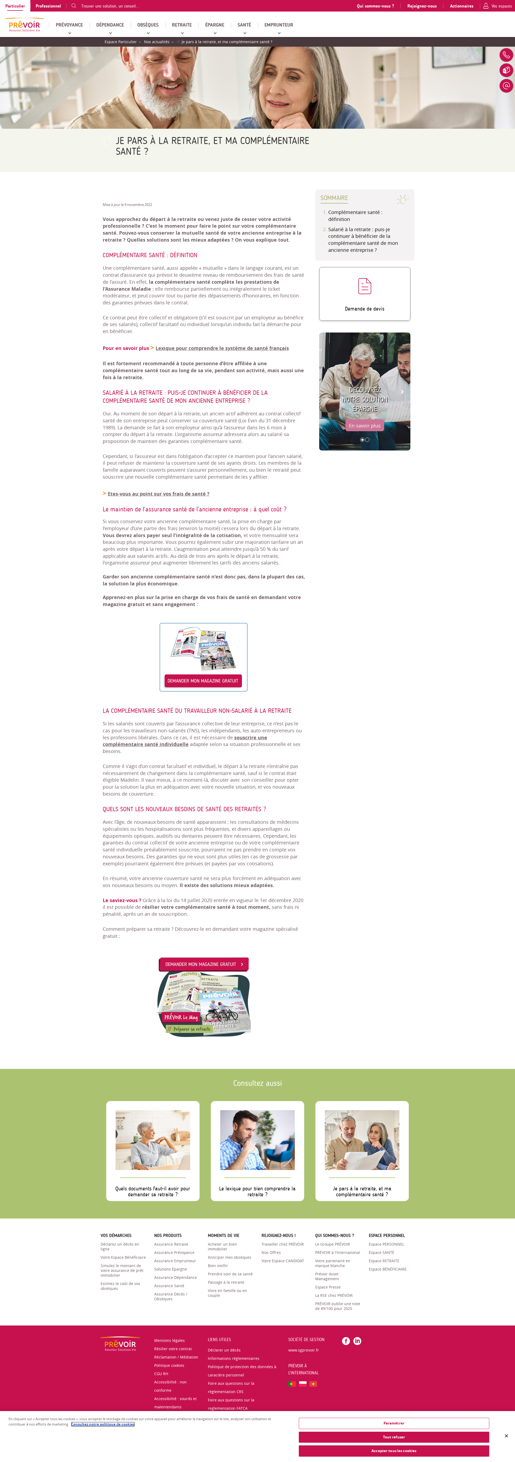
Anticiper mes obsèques (229, 1257)
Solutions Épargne (170, 1269)
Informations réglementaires (233, 1358)
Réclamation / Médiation (176, 1357)
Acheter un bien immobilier (222, 1246)
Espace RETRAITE (384, 1260)
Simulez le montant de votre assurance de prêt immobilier (122, 1270)
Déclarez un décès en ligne (120, 1246)
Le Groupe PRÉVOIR (332, 1244)
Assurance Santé (169, 1285)
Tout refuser (394, 1437)
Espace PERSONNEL (386, 1244)
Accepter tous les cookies (393, 1450)
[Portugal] (292, 1383)
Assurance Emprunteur (175, 1260)
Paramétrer (394, 1423)
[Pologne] (303, 1383)
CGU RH (161, 1373)
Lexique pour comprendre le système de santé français (222, 348)
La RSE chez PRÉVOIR (334, 1295)
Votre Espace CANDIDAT (283, 1260)
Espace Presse (328, 1287)
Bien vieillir (218, 1265)
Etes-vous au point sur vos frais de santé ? (158, 493)
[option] (364, 392)
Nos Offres (271, 1252)
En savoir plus (365, 425)
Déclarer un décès (224, 1350)
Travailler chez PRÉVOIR (283, 1244)
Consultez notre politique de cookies (103, 1424)
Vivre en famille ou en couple (227, 1293)
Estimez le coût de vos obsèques (120, 1286)
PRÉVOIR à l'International (337, 1252)
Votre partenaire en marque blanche (332, 1263)
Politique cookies (169, 1365)
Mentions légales (169, 1340)
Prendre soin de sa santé (230, 1273)
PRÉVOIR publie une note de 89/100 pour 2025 (337, 1306)
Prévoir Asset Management (327, 1276)
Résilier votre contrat (173, 1348)
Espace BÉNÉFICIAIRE (388, 1269)
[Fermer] (506, 1436)
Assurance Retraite (171, 1244)
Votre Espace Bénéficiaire (123, 1257)
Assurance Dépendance (175, 1277)
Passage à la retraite (226, 1282)
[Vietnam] (313, 1383)
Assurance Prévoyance (174, 1252)
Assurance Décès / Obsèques (170, 1296)
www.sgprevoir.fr (303, 1350)
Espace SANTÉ (381, 1252)
